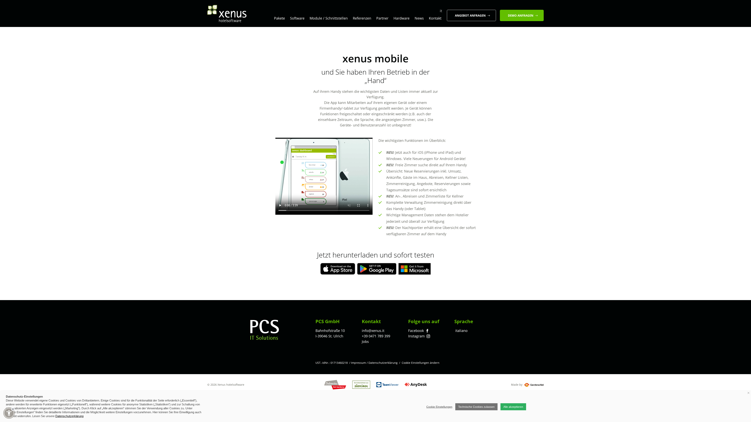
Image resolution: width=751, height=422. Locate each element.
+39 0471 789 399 (376, 336)
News (419, 18)
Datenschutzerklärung (383, 363)
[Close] (13, 409)
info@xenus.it (373, 330)
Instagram (417, 336)
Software (297, 18)
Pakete (279, 18)
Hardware (401, 18)
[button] (9, 413)
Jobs (365, 341)
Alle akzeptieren (513, 406)
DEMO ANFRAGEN (520, 15)
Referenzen (362, 18)
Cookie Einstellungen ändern (420, 363)
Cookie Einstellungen (439, 406)
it (441, 10)
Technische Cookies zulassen (476, 406)
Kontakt (435, 18)
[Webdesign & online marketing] (533, 384)
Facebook (416, 330)
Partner (382, 18)
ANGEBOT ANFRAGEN (470, 15)
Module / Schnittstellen (329, 18)
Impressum (358, 363)
